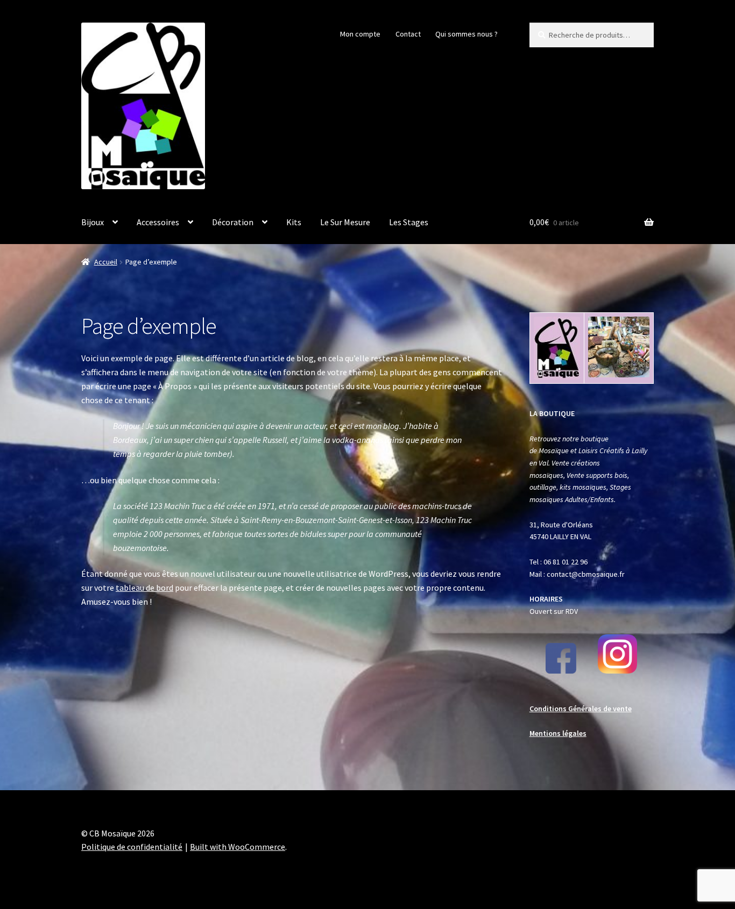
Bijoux (92, 222)
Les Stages (408, 222)
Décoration (232, 222)
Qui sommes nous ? (466, 34)
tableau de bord (144, 587)
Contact (408, 34)
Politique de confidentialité (131, 846)
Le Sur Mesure (345, 222)
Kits (293, 222)
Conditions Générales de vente (580, 708)
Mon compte (360, 34)
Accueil (105, 262)
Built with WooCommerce (237, 846)
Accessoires (158, 222)
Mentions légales (557, 733)
